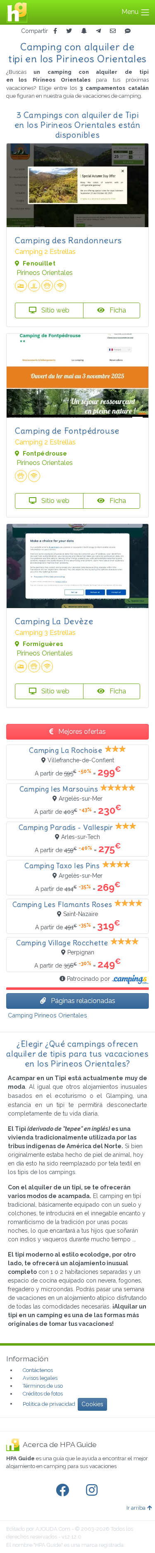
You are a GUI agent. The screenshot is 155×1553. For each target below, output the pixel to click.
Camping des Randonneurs (68, 240)
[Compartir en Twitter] (69, 31)
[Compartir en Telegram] (98, 31)
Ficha (117, 310)
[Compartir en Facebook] (55, 31)
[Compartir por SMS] (127, 31)
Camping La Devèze (54, 621)
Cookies (92, 1404)
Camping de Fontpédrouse (67, 430)
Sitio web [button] (54, 310)
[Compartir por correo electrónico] (112, 31)
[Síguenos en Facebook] (64, 1490)
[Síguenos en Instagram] (93, 1490)
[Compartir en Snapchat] (84, 31)
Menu (131, 12)
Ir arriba (135, 1508)
